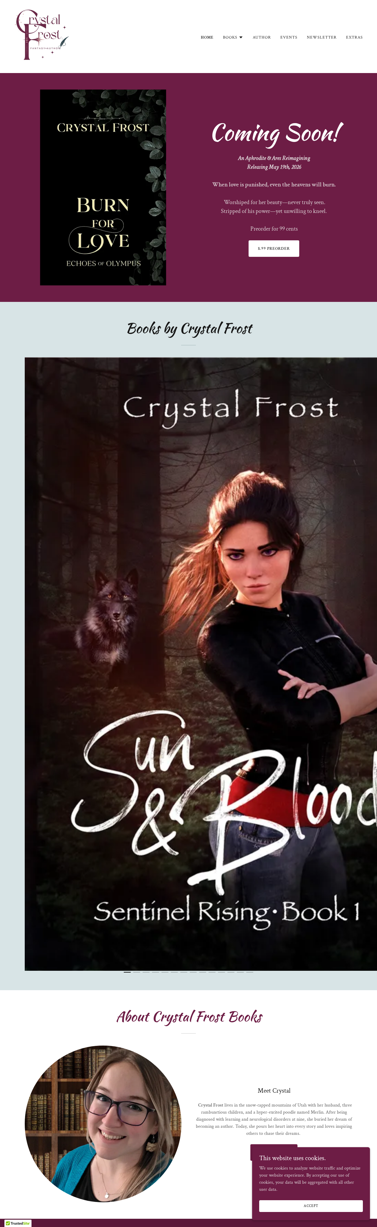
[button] (233, 37)
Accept (311, 1206)
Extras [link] (354, 37)
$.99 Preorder (274, 248)
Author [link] (262, 37)
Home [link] (207, 37)
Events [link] (288, 37)
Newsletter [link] (322, 37)
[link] (43, 36)
